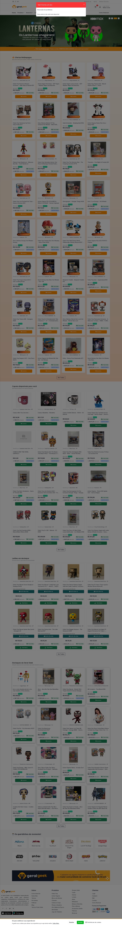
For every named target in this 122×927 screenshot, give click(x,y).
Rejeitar (71, 922)
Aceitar (80, 922)
